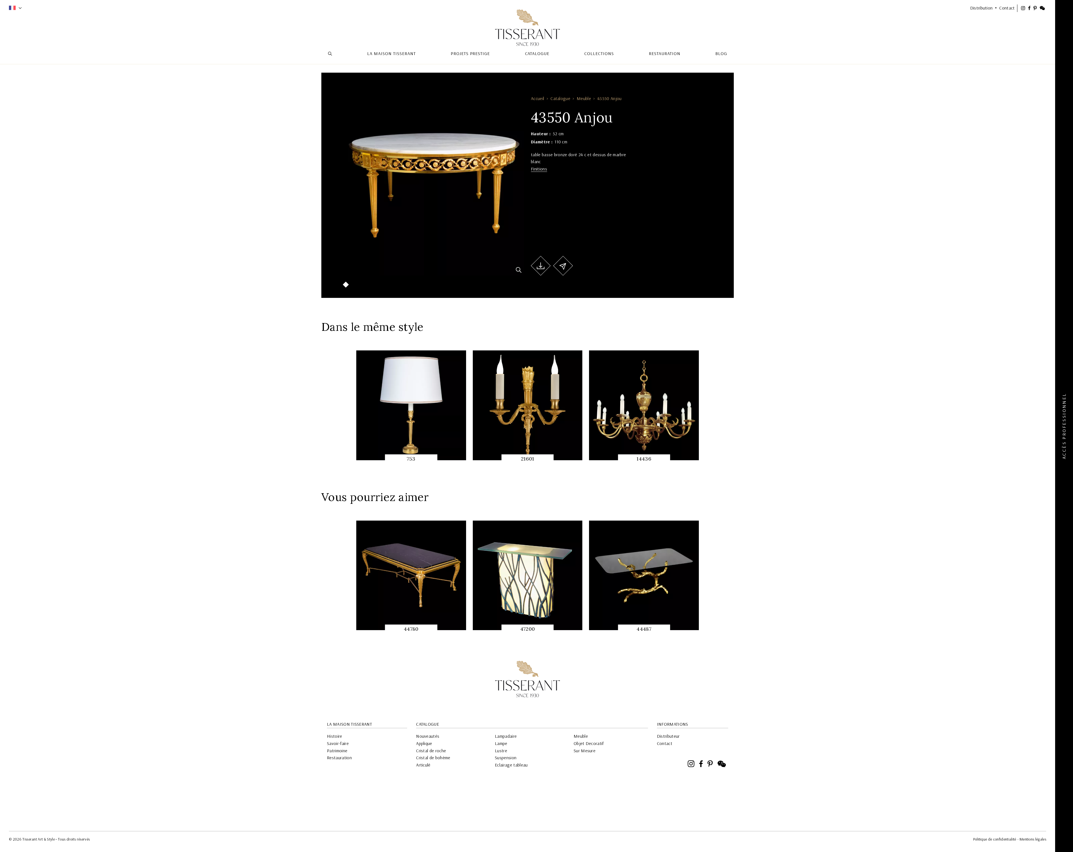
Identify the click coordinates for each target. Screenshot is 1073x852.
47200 (527, 629)
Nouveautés (427, 736)
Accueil (537, 98)
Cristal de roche (431, 750)
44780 (411, 629)
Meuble (584, 98)
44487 (644, 629)
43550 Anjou (609, 98)
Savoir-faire (338, 743)
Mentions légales (1033, 839)
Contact (664, 743)
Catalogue (560, 98)
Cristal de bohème (433, 757)
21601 (527, 458)
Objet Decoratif (589, 743)
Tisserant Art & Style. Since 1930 (527, 679)
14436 (644, 458)
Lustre (501, 750)
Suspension (505, 757)
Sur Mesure (584, 750)
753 (411, 458)
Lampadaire (506, 736)
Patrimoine (337, 750)
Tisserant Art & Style (527, 27)
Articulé (423, 765)
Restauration (339, 757)
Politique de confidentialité (994, 839)
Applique (424, 743)
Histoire (334, 736)
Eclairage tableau (511, 765)
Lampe (501, 743)
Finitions (539, 169)
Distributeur (668, 736)
